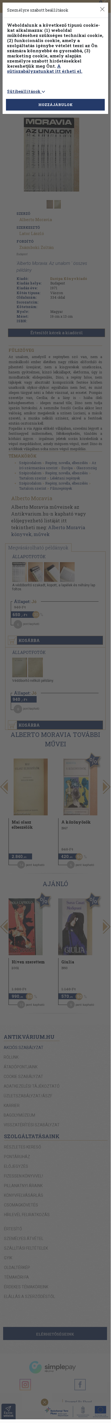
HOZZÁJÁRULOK (55, 104)
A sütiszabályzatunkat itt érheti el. (44, 68)
